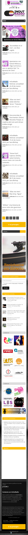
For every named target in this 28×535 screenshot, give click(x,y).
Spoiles (3, 515)
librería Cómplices (18, 511)
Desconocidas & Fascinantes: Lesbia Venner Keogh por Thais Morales (15, 324)
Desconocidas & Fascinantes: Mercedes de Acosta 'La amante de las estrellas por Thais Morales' (14, 428)
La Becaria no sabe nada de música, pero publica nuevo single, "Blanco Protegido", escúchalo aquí (16, 312)
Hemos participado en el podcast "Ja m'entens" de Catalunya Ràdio (15, 305)
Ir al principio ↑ (14, 224)
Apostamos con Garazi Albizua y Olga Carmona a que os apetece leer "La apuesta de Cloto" (11, 65)
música (7, 514)
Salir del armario (17, 514)
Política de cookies (14, 520)
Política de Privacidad (8, 522)
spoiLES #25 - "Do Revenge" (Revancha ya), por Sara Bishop (13, 432)
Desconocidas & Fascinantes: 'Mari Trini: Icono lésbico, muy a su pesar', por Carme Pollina (15, 423)
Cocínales (4, 509)
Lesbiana (4, 511)
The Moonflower (9, 515)
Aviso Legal (14, 283)
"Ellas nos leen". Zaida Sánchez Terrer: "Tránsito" (15, 101)
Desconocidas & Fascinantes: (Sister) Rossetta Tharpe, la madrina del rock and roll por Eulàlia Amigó (13, 119)
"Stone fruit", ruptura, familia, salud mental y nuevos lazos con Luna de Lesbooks (11, 157)
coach (23, 508)
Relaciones (11, 514)
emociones (16, 509)
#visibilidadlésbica (6, 508)
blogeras (19, 508)
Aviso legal (5, 520)
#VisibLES (12, 508)
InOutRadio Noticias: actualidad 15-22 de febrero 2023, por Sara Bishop (14, 436)
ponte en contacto (6, 500)
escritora (21, 509)
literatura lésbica (6, 512)
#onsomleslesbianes (19, 507)
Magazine (12, 512)
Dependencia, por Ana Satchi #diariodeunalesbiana (13, 318)
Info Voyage (15, 532)
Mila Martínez (17, 512)
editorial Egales (10, 509)
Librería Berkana (10, 511)
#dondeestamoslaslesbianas (8, 507)
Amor (16, 508)
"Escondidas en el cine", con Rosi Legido (15, 48)
